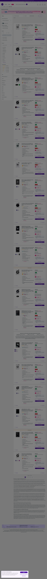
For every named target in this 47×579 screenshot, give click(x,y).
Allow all (24, 572)
